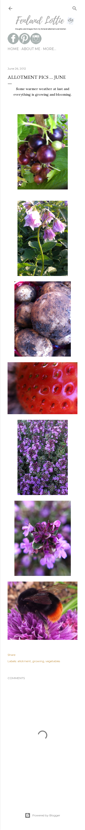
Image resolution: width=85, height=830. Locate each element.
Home (13, 49)
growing (38, 661)
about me (30, 49)
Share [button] (11, 655)
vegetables (53, 661)
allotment (24, 661)
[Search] (74, 7)
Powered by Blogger (46, 815)
